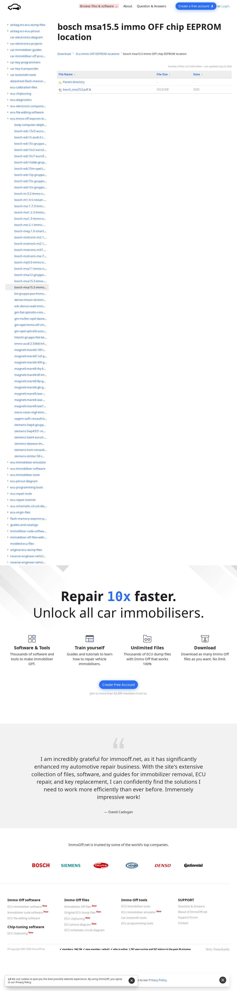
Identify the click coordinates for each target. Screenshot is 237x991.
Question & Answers (151, 6)
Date (196, 74)
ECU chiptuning (17, 933)
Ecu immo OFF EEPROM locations (98, 54)
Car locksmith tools (134, 918)
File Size (162, 74)
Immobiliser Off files (77, 907)
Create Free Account (118, 684)
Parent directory (73, 82)
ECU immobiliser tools (135, 906)
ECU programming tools (137, 923)
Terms (209, 949)
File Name (66, 74)
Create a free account (194, 6)
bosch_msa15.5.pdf (75, 89)
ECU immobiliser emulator (138, 912)
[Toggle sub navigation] (8, 24)
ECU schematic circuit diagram (84, 930)
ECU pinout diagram (77, 924)
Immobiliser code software (25, 913)
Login (225, 6)
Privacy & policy (221, 949)
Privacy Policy (157, 980)
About (127, 6)
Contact (183, 923)
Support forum (188, 917)
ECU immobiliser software (24, 907)
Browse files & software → (99, 6)
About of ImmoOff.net (192, 912)
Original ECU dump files (80, 913)
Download (64, 54)
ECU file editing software (23, 918)
